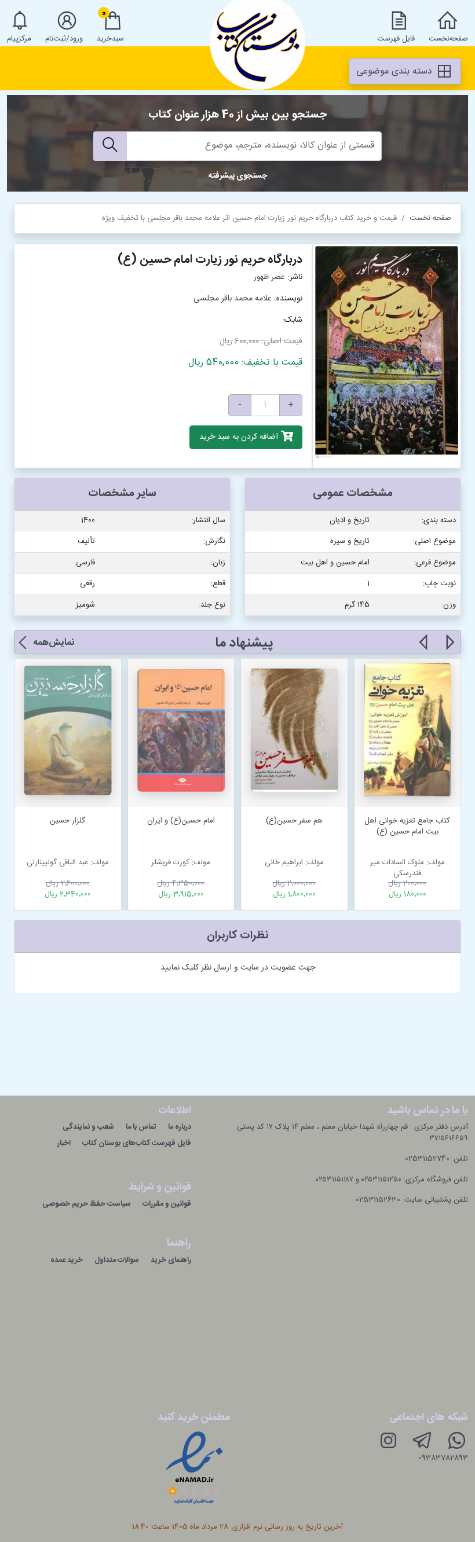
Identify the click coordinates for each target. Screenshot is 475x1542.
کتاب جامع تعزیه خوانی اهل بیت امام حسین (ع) (407, 826)
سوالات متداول (116, 1260)
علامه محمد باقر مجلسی (232, 299)
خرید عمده (66, 1260)
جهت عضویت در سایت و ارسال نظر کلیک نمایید (237, 968)
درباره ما (179, 1127)
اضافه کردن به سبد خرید (239, 438)
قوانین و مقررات (166, 1204)
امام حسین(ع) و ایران (181, 820)
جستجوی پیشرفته (238, 176)
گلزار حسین (67, 820)
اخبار (64, 1143)
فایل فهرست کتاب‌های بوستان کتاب (136, 1143)
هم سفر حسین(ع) (294, 820)
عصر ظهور (269, 277)
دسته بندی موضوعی (395, 71)
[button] (449, 648)
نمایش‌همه (53, 643)
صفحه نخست (430, 218)
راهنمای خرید (171, 1260)
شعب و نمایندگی (88, 1127)
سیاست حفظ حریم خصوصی (86, 1204)
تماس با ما (141, 1127)
